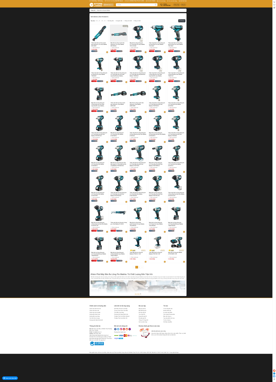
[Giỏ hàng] (274, 2)
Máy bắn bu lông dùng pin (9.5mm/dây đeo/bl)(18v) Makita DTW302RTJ (157, 134)
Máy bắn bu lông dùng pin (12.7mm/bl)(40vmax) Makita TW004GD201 (98, 254)
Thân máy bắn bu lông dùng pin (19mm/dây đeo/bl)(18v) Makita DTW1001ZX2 (176, 194)
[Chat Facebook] (274, 376)
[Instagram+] (121, 329)
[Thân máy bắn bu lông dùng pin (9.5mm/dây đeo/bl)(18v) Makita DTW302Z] (138, 123)
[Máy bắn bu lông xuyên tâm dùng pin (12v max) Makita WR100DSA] (119, 33)
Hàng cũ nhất (137, 20)
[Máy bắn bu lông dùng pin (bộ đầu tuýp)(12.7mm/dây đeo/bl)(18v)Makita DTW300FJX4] (119, 153)
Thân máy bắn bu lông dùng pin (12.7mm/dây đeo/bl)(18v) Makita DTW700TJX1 (99, 134)
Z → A (103, 20)
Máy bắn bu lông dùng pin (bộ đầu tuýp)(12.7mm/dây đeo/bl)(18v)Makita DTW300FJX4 (118, 164)
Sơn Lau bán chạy (143, 322)
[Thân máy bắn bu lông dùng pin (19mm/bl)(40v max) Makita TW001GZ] (176, 63)
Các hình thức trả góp (94, 318)
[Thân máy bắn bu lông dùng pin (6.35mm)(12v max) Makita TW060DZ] (99, 63)
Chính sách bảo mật (94, 310)
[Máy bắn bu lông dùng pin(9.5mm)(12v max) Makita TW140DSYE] (138, 213)
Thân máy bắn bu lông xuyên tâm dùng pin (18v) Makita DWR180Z (118, 104)
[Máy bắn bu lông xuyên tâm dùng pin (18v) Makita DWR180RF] (138, 93)
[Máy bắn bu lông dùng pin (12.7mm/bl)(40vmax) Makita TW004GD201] (99, 243)
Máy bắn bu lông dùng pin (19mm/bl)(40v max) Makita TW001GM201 (118, 254)
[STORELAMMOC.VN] (95, 5)
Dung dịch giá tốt (143, 316)
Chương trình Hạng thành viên (121, 314)
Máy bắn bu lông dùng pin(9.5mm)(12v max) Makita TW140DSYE (137, 224)
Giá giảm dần (119, 20)
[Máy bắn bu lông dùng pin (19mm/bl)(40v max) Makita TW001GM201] (119, 243)
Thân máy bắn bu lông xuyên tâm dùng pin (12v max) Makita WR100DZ (99, 44)
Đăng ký (183, 4)
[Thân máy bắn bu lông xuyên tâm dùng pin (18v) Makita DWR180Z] (119, 93)
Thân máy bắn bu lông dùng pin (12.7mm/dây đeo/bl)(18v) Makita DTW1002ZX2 (118, 194)
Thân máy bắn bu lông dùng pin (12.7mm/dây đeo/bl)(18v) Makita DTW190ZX (138, 164)
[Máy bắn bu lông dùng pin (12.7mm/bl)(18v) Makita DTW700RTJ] (119, 123)
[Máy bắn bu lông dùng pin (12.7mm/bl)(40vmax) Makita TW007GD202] (176, 213)
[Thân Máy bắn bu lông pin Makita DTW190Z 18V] (157, 243)
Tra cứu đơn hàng (173, 1)
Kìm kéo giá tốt (142, 312)
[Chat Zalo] (274, 373)
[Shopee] (127, 329)
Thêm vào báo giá (96, 47)
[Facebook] (115, 329)
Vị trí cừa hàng (161, 1)
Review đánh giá (167, 310)
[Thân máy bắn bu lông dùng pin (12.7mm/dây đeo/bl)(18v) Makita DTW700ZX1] (157, 93)
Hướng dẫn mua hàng (94, 316)
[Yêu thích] (274, 5)
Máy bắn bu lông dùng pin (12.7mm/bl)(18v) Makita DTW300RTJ (97, 164)
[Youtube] (124, 329)
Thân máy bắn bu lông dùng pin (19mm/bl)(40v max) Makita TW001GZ (176, 74)
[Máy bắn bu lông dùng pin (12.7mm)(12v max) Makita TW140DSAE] (157, 213)
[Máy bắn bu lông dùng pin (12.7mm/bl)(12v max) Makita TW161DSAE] (138, 33)
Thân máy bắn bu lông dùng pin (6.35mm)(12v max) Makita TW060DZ (99, 74)
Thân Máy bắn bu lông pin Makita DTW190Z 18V (155, 253)
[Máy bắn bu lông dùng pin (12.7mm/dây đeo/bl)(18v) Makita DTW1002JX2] (157, 183)
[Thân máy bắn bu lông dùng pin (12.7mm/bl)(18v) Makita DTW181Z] (176, 153)
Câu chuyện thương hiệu (169, 314)
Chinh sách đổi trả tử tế (95, 308)
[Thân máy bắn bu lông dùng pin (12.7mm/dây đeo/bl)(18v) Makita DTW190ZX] (138, 153)
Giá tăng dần (111, 20)
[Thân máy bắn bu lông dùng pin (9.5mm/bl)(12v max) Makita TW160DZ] (157, 33)
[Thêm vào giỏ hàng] (107, 52)
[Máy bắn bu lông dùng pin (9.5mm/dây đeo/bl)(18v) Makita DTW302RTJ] (157, 123)
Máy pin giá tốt (142, 308)
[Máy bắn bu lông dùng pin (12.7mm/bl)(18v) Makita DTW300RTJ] (99, 153)
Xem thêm (137, 294)
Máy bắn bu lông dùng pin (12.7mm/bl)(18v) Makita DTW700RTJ (117, 134)
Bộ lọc (182, 20)
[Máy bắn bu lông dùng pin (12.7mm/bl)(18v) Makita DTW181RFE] (99, 183)
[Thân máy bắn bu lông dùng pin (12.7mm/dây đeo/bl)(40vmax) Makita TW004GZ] (138, 63)
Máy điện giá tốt (142, 310)
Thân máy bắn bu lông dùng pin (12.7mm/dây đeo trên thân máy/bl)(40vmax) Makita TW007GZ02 (118, 74)
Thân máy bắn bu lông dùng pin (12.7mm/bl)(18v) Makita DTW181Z (176, 164)
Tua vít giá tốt (142, 314)
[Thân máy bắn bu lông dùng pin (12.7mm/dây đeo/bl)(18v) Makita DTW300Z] (176, 123)
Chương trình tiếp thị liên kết (96, 320)
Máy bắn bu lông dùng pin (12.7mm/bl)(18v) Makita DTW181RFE (97, 194)
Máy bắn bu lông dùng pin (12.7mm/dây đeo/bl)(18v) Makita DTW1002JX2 (155, 194)
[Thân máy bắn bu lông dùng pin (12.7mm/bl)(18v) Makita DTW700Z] (176, 93)
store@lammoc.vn (97, 332)
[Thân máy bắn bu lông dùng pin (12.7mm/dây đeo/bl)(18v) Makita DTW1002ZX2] (119, 183)
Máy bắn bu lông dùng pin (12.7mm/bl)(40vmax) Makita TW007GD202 (175, 224)
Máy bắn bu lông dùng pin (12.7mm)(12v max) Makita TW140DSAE (156, 224)
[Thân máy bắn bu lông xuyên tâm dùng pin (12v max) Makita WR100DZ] (99, 33)
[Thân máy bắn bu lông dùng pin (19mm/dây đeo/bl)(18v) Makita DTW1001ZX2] (176, 183)
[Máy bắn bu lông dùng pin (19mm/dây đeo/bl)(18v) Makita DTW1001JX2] (99, 213)
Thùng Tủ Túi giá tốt (143, 320)
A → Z (98, 20)
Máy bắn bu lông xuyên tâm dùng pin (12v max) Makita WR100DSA (117, 44)
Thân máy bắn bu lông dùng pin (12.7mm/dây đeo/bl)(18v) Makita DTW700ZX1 (157, 104)
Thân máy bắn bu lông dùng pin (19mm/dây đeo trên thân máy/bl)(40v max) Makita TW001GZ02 (157, 74)
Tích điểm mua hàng (119, 312)
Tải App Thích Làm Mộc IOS (120, 318)
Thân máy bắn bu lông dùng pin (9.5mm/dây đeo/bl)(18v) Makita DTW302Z (138, 134)
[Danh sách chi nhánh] (274, 379)
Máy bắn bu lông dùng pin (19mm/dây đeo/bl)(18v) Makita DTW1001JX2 (99, 224)
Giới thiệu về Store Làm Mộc (121, 308)
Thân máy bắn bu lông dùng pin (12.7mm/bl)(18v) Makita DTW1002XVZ (138, 194)
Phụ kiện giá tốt (142, 318)
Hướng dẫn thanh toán (94, 314)
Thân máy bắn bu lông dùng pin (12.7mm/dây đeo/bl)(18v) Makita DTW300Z (176, 134)
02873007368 (183, 1)
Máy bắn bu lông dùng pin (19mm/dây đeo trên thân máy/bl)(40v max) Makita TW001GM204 (97, 104)
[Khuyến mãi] (274, 7)
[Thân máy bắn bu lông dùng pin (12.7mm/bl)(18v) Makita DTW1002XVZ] (138, 183)
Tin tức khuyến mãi (167, 308)
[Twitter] (118, 329)
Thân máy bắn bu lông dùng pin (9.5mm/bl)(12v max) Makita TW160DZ (157, 44)
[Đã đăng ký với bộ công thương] (96, 343)
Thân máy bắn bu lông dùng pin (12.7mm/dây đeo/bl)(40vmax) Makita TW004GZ (138, 74)
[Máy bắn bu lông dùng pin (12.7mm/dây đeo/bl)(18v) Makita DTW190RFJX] (157, 153)
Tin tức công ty (166, 320)
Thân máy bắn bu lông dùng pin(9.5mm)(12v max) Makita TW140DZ (175, 44)
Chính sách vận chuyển (94, 312)
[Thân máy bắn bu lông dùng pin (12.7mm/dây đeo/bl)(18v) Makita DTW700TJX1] (99, 123)
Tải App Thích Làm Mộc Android (121, 316)
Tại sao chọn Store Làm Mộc (121, 310)
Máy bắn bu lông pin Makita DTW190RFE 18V (175, 253)
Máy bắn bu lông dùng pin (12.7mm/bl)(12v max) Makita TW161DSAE (137, 44)
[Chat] (274, 371)
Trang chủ (93, 10)
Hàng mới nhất (128, 20)
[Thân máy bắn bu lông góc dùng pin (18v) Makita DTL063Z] (119, 213)
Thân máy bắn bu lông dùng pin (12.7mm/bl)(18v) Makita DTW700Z (176, 104)
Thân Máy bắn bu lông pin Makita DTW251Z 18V (136, 253)
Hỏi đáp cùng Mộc (167, 322)
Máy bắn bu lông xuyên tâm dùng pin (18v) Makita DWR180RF (137, 104)
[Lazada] (130, 329)
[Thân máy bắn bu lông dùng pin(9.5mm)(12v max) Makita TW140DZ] (176, 33)
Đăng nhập (176, 4)
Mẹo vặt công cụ (167, 316)
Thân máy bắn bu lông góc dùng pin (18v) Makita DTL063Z (119, 223)
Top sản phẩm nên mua (169, 318)
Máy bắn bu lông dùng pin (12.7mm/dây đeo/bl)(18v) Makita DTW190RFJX (155, 164)
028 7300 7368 (97, 333)
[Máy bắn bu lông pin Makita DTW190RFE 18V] (176, 243)
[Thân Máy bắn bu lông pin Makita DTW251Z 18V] (138, 243)
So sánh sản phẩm (167, 312)
